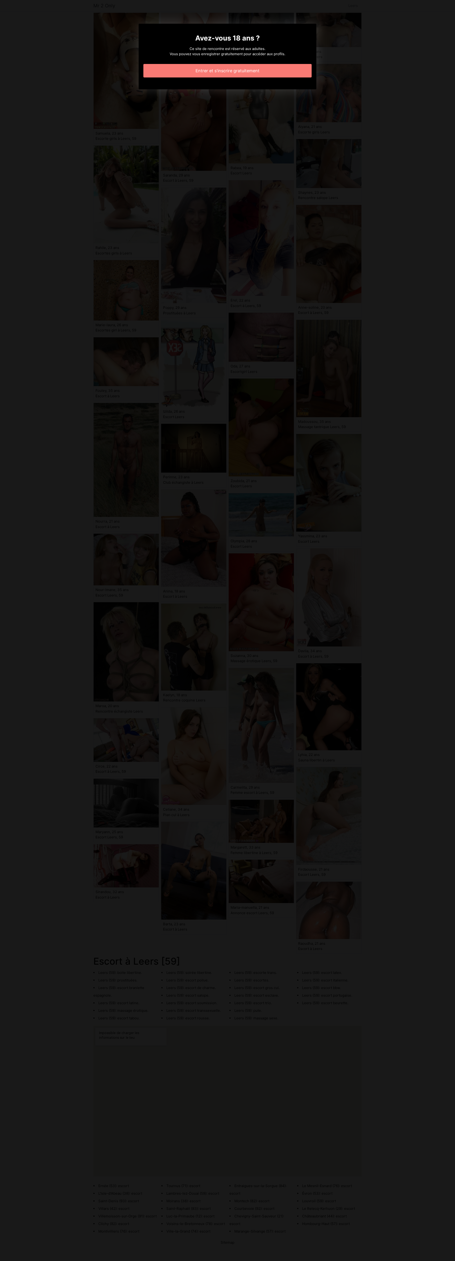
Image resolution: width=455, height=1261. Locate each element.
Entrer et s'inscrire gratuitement (227, 70)
